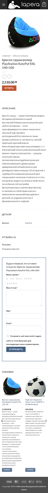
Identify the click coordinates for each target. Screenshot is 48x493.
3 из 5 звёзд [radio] (18, 278)
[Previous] (2, 426)
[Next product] (4, 76)
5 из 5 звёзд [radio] (11, 283)
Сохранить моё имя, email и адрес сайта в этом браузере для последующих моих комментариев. (23, 340)
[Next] (45, 426)
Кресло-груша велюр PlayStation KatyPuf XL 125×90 (11, 402)
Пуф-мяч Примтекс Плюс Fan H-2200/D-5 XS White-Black (34, 402)
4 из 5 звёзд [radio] (27, 278)
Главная (6, 56)
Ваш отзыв (12, 288)
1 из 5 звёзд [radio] (7, 278)
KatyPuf (28, 223)
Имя (8, 311)
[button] (3, 4)
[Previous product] (9, 76)
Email (9, 323)
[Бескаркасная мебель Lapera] (23, 4)
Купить (9, 88)
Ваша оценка (12, 274)
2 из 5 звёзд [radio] (11, 278)
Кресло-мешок (20, 56)
